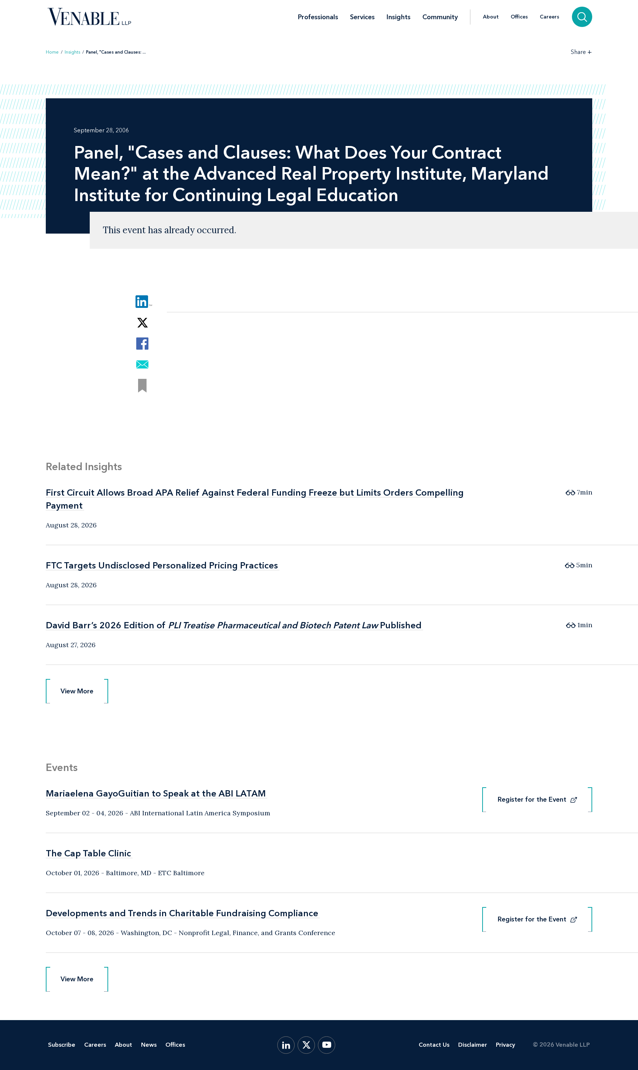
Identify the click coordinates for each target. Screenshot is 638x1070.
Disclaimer (472, 1044)
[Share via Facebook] (142, 343)
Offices (519, 17)
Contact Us (434, 1044)
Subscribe (61, 1044)
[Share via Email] (142, 364)
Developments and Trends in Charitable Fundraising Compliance (182, 913)
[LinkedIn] (286, 1045)
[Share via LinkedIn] (142, 301)
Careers (549, 17)
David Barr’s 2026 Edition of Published (234, 625)
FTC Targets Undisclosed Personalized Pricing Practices (162, 565)
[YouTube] (326, 1045)
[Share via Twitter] (142, 322)
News (149, 1044)
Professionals (318, 17)
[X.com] (306, 1045)
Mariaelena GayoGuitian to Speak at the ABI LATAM (156, 793)
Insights (399, 17)
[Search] (582, 17)
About (491, 17)
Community (440, 17)
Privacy (505, 1044)
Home (52, 52)
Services (362, 17)
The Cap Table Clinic (88, 853)
